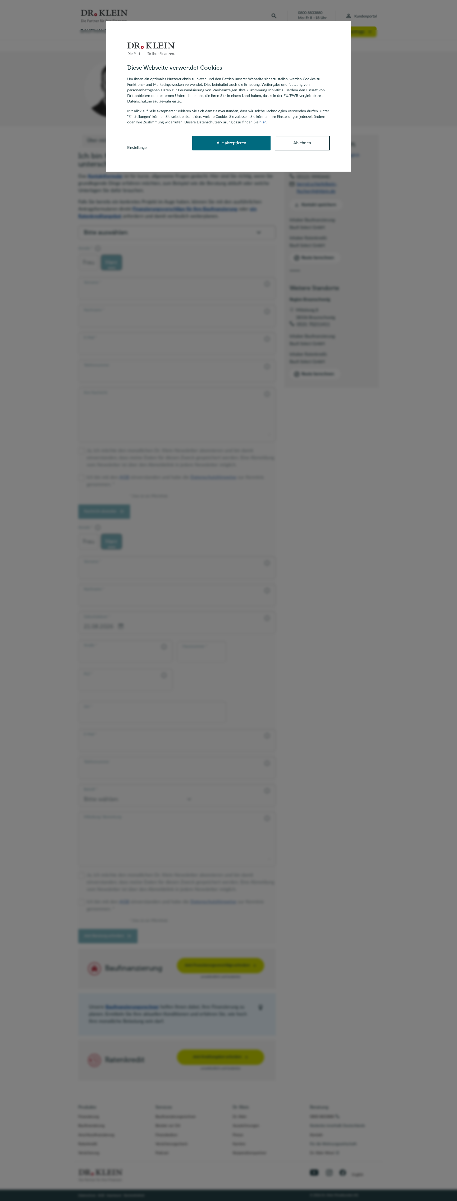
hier (262, 122)
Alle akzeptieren (231, 143)
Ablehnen (302, 143)
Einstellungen (138, 148)
